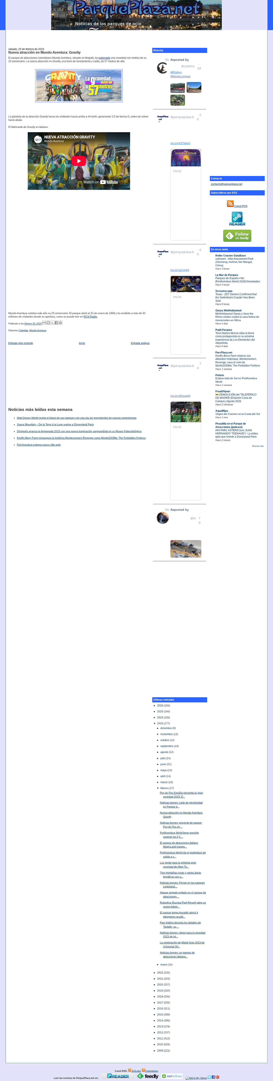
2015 (160, 1014)
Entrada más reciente (20, 343)
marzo (164, 782)
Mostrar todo (258, 446)
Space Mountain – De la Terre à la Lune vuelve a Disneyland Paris (55, 424)
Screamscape (223, 291)
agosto (164, 752)
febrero (164, 788)
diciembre (166, 728)
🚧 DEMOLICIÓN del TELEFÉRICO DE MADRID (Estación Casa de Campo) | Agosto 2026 (235, 398)
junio (163, 764)
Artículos (136, 1071)
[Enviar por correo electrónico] (44, 323)
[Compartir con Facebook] (56, 323)
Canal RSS (240, 206)
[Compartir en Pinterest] (60, 323)
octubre (165, 740)
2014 (160, 1020)
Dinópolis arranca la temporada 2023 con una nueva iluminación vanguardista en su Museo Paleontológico (79, 431)
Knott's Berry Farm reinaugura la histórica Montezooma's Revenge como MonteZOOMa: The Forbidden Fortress (81, 438)
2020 (160, 984)
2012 (160, 1032)
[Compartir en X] (52, 323)
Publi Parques (223, 329)
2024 (160, 717)
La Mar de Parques (226, 275)
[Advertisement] (136, 36)
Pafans (219, 375)
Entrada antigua (140, 343)
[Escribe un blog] (48, 323)
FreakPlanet (222, 391)
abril (163, 776)
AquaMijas (221, 410)
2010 (160, 1044)
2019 (160, 990)
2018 (160, 996)
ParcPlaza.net (223, 352)
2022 (160, 972)
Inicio (82, 343)
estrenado (104, 57)
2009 (160, 1050)
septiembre (167, 746)
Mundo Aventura (37, 330)
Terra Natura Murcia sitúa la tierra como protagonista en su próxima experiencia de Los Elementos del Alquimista (235, 338)
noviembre (166, 734)
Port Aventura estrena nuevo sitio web (39, 444)
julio (163, 758)
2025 (160, 711)
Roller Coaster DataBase (230, 255)
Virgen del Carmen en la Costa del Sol (237, 414)
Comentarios (151, 1071)
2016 (160, 1008)
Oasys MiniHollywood (228, 310)
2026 (160, 705)
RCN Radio (90, 316)
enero (164, 964)
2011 (160, 1038)
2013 (160, 1026)
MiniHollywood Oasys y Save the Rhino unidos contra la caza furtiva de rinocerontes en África (237, 317)
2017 (160, 1002)
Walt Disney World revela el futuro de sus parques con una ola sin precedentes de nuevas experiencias (76, 417)
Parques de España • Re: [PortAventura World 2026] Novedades (237, 280)
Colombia (23, 330)
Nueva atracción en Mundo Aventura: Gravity (44, 52)
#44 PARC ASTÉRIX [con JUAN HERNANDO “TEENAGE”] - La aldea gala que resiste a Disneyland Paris (236, 433)
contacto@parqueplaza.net (226, 184)
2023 (160, 723)
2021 (160, 978)
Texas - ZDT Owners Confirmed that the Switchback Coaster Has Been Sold (236, 297)
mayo (163, 770)
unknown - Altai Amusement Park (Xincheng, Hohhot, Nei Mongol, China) (234, 262)
